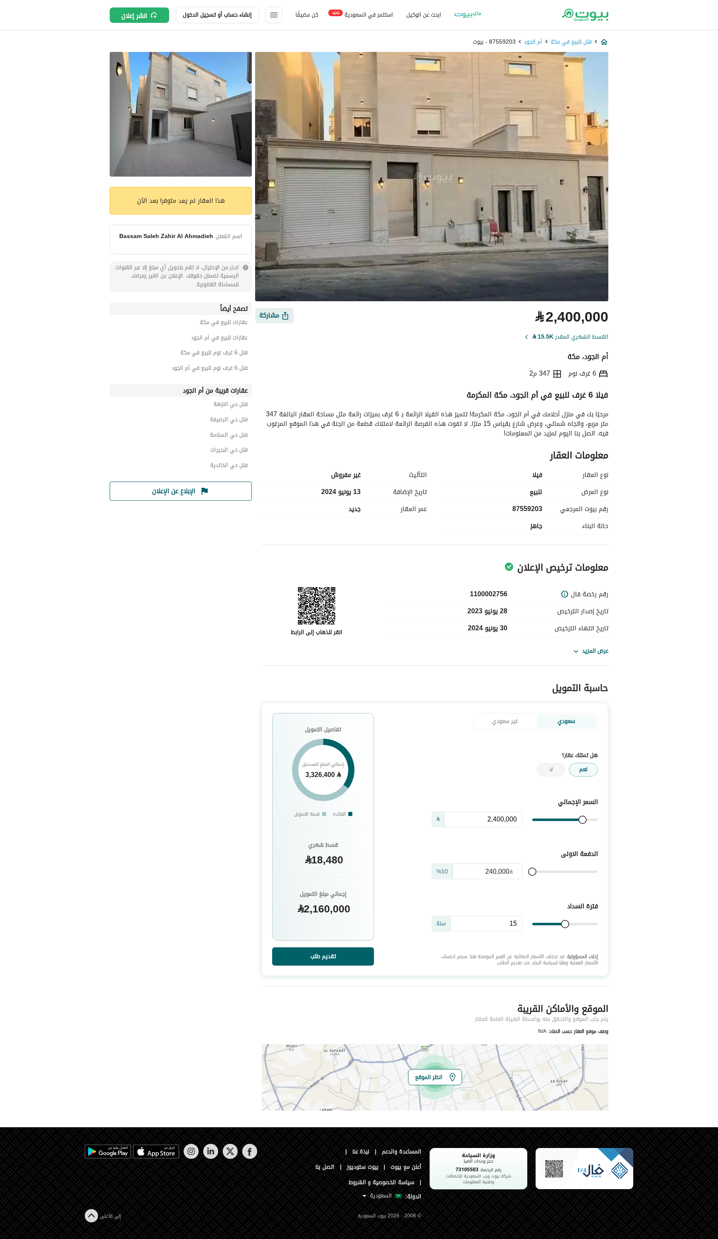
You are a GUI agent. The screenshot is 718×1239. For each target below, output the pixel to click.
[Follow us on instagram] (191, 1157)
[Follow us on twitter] (230, 1157)
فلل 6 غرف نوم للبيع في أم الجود (210, 369)
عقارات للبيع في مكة (224, 323)
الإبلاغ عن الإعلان (173, 491)
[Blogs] (468, 15)
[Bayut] (584, 15)
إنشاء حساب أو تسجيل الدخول (217, 14)
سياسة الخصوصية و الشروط (382, 1182)
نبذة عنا (361, 1151)
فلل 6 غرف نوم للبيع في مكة (214, 353)
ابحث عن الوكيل (423, 14)
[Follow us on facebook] (249, 1157)
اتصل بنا (324, 1167)
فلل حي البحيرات (229, 451)
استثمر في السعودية (362, 14)
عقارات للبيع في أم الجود (219, 338)
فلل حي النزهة (231, 405)
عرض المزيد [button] (595, 651)
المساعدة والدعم (401, 1151)
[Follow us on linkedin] (210, 1157)
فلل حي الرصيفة (229, 420)
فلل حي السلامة (229, 436)
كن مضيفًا (306, 14)
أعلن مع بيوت (406, 1167)
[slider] (582, 820)
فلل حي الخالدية (229, 466)
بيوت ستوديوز (363, 1167)
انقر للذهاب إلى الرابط (316, 632)
